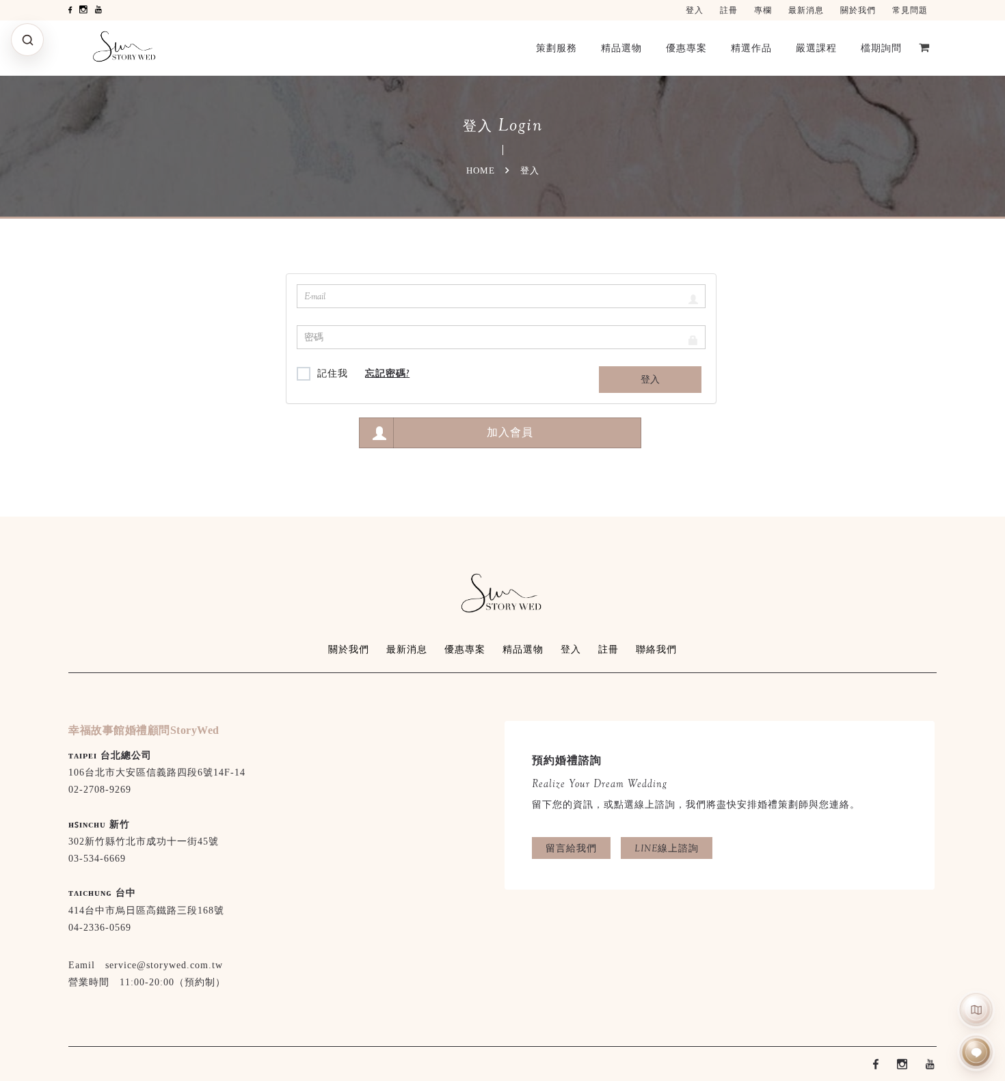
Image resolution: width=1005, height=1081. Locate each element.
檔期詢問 (881, 47)
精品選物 (621, 47)
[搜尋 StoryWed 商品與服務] (27, 39)
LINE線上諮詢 (666, 848)
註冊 (729, 10)
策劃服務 (556, 47)
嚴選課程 (816, 47)
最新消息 (806, 10)
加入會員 (510, 432)
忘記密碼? (387, 373)
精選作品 (751, 47)
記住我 (332, 373)
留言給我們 (571, 848)
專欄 (763, 10)
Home (480, 170)
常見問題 (910, 10)
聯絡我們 (656, 649)
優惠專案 (686, 47)
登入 (695, 10)
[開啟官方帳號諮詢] (977, 1053)
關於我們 (858, 10)
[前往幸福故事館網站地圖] (977, 1010)
